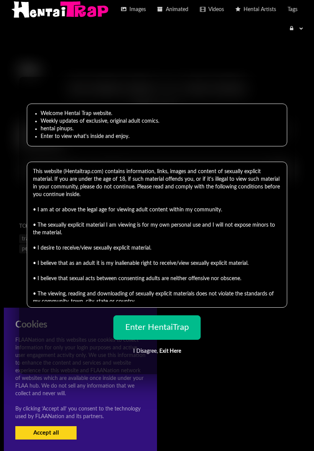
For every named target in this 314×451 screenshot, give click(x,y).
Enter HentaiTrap (157, 327)
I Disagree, (157, 351)
